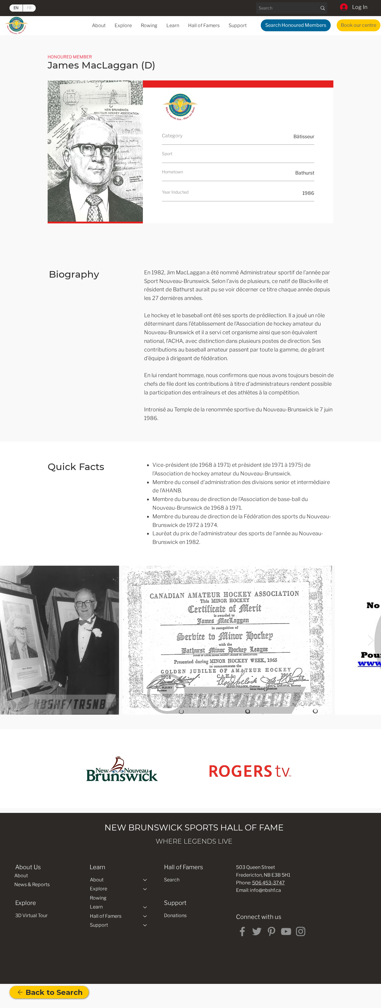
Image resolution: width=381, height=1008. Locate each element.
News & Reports (32, 884)
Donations (175, 915)
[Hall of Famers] (145, 916)
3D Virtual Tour (31, 915)
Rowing (98, 898)
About (21, 875)
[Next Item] (370, 640)
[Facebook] (242, 931)
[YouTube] (286, 931)
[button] (173, 25)
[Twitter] (257, 931)
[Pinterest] (271, 931)
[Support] (145, 925)
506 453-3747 (268, 883)
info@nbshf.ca (265, 890)
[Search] (322, 8)
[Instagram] (300, 931)
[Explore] (145, 888)
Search (171, 880)
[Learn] (145, 907)
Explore (98, 889)
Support (99, 925)
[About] (145, 879)
